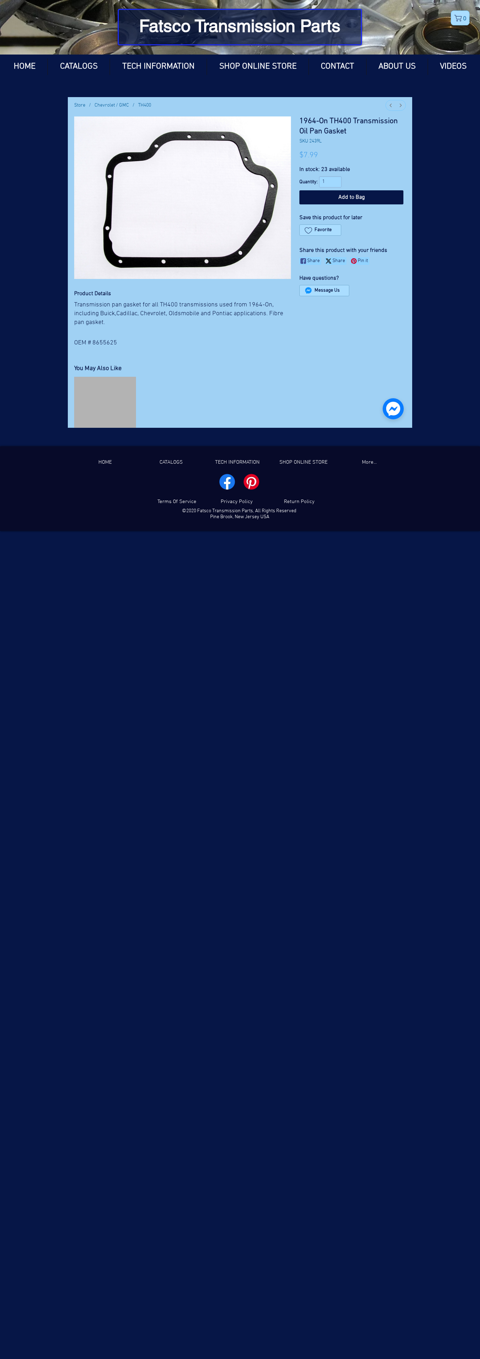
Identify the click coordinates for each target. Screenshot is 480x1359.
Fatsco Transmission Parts (239, 26)
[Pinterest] (251, 612)
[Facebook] (227, 612)
